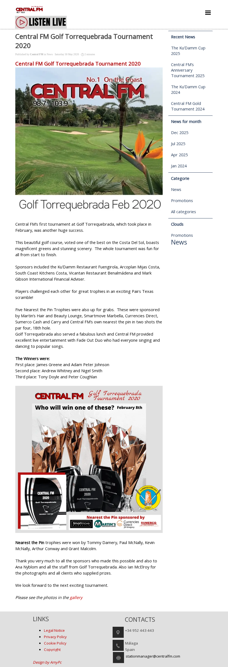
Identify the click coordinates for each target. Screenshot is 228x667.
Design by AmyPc (47, 662)
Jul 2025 (178, 143)
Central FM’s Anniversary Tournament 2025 (187, 70)
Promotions (182, 200)
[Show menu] (208, 12)
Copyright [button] (52, 649)
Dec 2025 (179, 132)
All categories (183, 211)
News (176, 189)
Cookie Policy (55, 643)
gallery (76, 597)
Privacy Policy (55, 636)
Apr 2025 (179, 154)
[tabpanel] (67, 640)
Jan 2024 (179, 165)
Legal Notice (54, 630)
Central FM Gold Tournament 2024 (187, 106)
